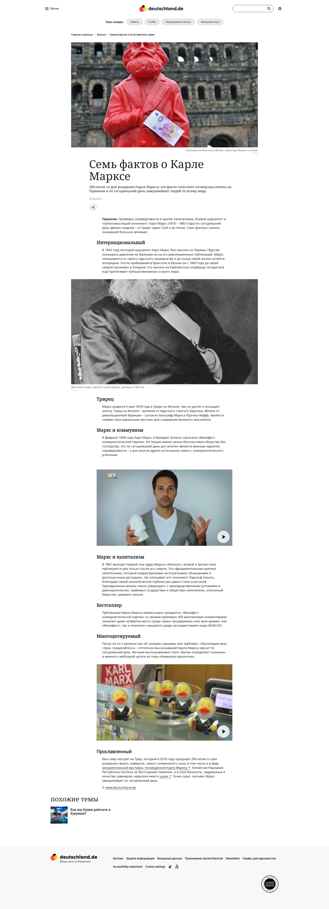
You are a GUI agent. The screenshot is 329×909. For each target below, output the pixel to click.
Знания (101, 34)
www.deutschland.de (121, 787)
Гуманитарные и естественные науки (132, 34)
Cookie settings (155, 866)
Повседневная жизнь (178, 21)
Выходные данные (169, 858)
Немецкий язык (210, 21)
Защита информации (140, 858)
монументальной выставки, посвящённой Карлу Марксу (144, 768)
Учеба (152, 21)
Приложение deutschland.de (204, 858)
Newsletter (233, 858)
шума (164, 776)
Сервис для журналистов (259, 858)
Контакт (118, 858)
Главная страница (82, 34)
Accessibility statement (128, 866)
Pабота (135, 21)
